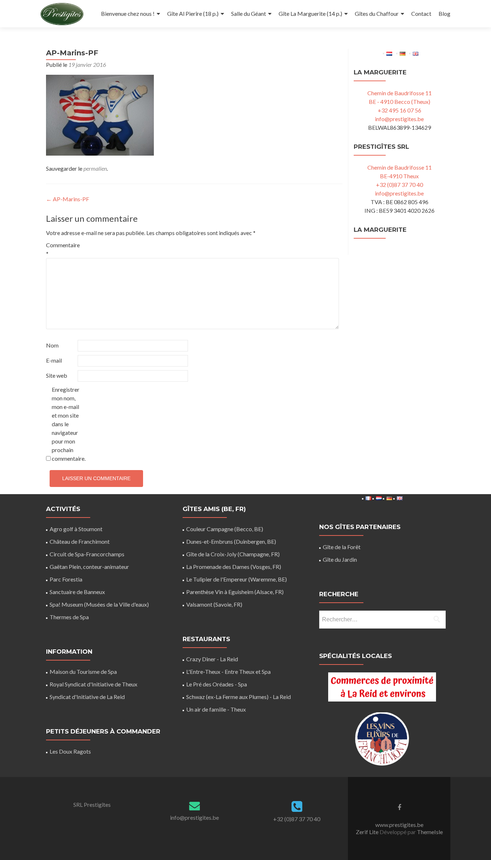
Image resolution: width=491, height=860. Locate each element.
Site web (56, 375)
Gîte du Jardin (340, 559)
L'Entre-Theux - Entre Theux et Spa (228, 671)
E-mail (54, 360)
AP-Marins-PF (67, 199)
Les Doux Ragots (70, 751)
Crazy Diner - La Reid (212, 659)
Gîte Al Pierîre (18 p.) (193, 13)
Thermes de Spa (69, 616)
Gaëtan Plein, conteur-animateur (89, 566)
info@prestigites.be (399, 118)
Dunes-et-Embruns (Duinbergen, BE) (231, 541)
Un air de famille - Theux (216, 709)
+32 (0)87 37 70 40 (399, 184)
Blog (444, 13)
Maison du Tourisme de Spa (83, 671)
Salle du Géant (248, 13)
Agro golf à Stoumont (76, 528)
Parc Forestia (66, 579)
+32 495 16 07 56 (399, 110)
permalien (95, 168)
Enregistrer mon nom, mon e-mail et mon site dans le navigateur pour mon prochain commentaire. (67, 424)
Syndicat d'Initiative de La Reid (87, 696)
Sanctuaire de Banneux (77, 591)
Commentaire (61, 249)
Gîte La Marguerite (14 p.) (310, 13)
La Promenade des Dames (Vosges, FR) (233, 566)
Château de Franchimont (80, 541)
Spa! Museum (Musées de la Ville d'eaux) (99, 604)
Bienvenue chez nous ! (128, 13)
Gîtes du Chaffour (377, 13)
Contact (421, 13)
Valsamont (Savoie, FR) (214, 604)
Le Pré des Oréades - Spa (216, 684)
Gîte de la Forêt (342, 546)
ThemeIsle (430, 831)
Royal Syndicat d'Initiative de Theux (93, 684)
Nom (52, 345)
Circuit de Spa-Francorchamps (87, 554)
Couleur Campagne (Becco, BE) (224, 528)
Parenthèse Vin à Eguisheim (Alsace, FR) (235, 591)
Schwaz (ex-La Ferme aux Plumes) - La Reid (238, 696)
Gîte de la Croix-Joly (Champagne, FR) (233, 554)
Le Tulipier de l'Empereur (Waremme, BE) (236, 579)
